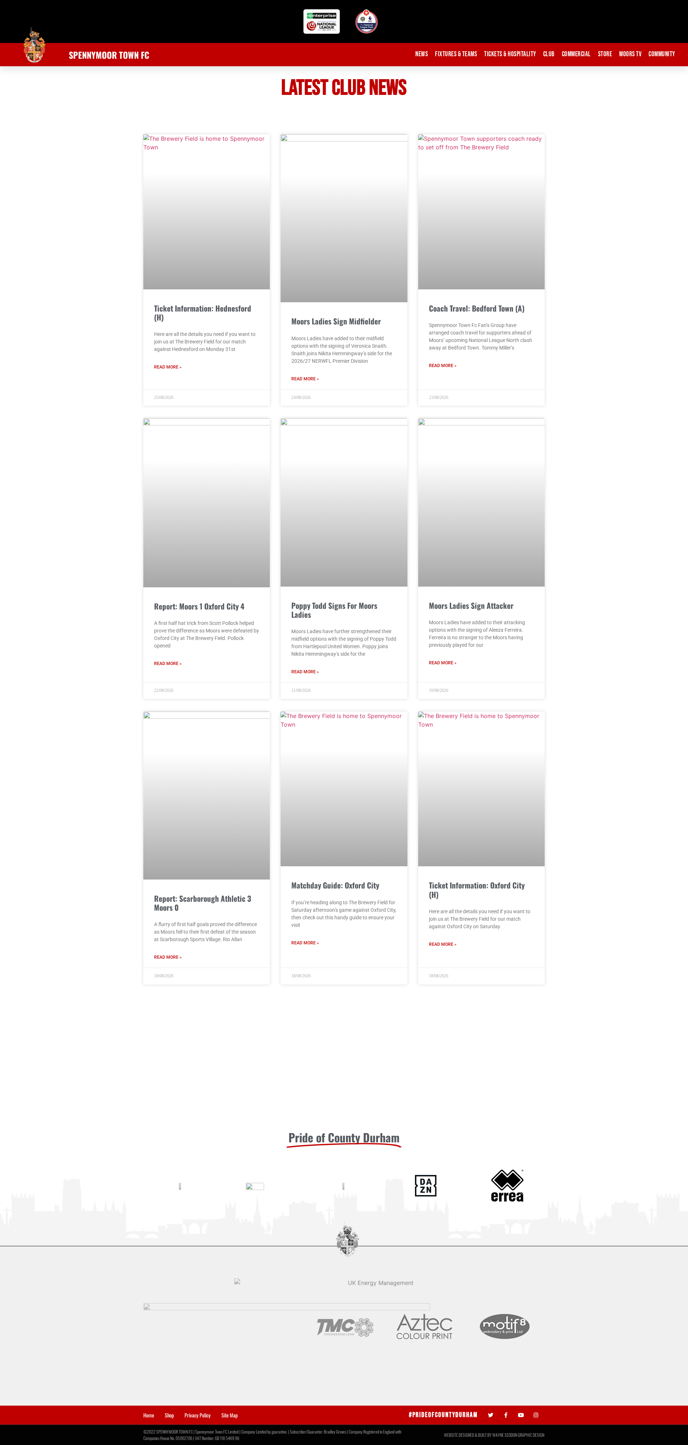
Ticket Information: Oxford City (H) (477, 890)
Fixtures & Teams (456, 54)
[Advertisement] (344, 1070)
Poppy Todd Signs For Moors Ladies (334, 610)
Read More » (168, 367)
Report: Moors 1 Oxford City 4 (199, 606)
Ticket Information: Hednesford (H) (202, 313)
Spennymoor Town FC (109, 54)
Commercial (576, 54)
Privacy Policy (198, 1415)
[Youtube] (521, 1415)
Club (549, 54)
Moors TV (630, 54)
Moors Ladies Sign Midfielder (336, 321)
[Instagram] (536, 1415)
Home (148, 1415)
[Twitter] (491, 1415)
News (421, 54)
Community (662, 54)
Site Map (229, 1415)
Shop (169, 1415)
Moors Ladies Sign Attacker (471, 605)
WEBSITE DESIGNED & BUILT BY (468, 1435)
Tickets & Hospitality (510, 54)
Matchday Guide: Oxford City (335, 885)
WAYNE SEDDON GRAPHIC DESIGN (518, 1435)
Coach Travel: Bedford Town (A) (477, 308)
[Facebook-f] (506, 1415)
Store (605, 54)
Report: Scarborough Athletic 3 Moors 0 (202, 903)
